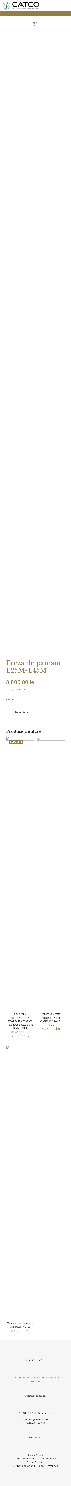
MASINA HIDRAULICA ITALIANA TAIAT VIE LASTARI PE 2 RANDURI (20, 1021)
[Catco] (21, 5)
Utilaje (23, 689)
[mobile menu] (66, 5)
